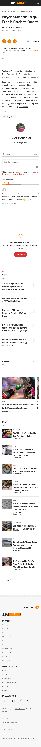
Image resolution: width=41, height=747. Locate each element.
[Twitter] (12, 700)
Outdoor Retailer (17, 522)
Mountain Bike (7, 653)
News (4, 401)
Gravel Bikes (16, 481)
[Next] (37, 361)
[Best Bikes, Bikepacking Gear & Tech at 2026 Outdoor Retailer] (7, 526)
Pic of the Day (7, 641)
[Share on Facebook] (4, 41)
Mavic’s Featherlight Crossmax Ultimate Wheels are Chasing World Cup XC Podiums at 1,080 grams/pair (15, 327)
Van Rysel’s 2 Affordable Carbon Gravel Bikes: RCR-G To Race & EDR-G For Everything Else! (26, 487)
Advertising (6, 690)
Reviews (5, 645)
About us (5, 670)
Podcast (5, 686)
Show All (7, 581)
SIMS (4, 194)
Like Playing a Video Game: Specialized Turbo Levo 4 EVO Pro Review (14, 313)
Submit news (6, 678)
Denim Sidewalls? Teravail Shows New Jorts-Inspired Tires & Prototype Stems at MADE (15, 342)
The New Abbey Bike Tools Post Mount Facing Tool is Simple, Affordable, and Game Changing (13, 286)
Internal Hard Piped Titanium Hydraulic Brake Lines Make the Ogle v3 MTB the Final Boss (24, 452)
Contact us (6, 674)
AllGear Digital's (19, 709)
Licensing (5, 726)
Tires (14, 465)
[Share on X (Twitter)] (9, 41)
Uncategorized (8, 117)
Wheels (15, 500)
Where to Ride (7, 649)
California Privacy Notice (9, 722)
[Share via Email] (15, 41)
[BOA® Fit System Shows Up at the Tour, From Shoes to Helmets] (7, 433)
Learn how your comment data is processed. (20, 173)
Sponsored (15, 430)
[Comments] (29, 41)
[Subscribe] (27, 700)
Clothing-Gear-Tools (9, 661)
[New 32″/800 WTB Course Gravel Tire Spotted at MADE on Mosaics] (7, 469)
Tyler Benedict (17, 27)
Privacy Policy (6, 719)
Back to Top (28, 607)
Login (36, 154)
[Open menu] (3, 3)
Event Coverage (7, 629)
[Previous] (33, 361)
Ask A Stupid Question (9, 682)
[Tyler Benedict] (20, 128)
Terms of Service (7, 729)
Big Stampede (22, 107)
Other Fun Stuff (7, 637)
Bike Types (6, 625)
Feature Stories (7, 633)
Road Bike (5, 657)
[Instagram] (19, 700)
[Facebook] (4, 700)
